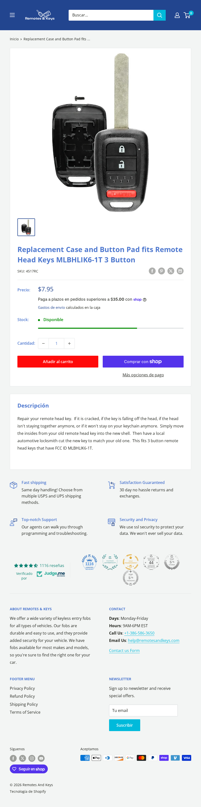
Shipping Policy (24, 704)
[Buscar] (159, 15)
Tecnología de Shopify (28, 791)
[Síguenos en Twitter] (22, 758)
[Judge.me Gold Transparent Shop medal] (130, 562)
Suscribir (124, 725)
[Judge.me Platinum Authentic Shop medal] (110, 562)
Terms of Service (25, 712)
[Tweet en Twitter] (170, 270)
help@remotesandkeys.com (153, 640)
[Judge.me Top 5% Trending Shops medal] (130, 578)
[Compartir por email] (180, 270)
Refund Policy (22, 696)
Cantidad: (26, 343)
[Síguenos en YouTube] (41, 758)
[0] (187, 15)
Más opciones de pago (143, 375)
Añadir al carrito (58, 361)
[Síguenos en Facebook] (13, 758)
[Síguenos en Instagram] (31, 758)
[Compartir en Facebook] (152, 270)
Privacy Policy (22, 688)
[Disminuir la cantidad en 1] (43, 343)
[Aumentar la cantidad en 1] (69, 343)
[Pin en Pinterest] (161, 270)
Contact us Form (124, 650)
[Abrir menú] (12, 15)
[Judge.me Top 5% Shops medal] (172, 562)
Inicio (14, 39)
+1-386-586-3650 (139, 633)
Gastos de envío (51, 307)
